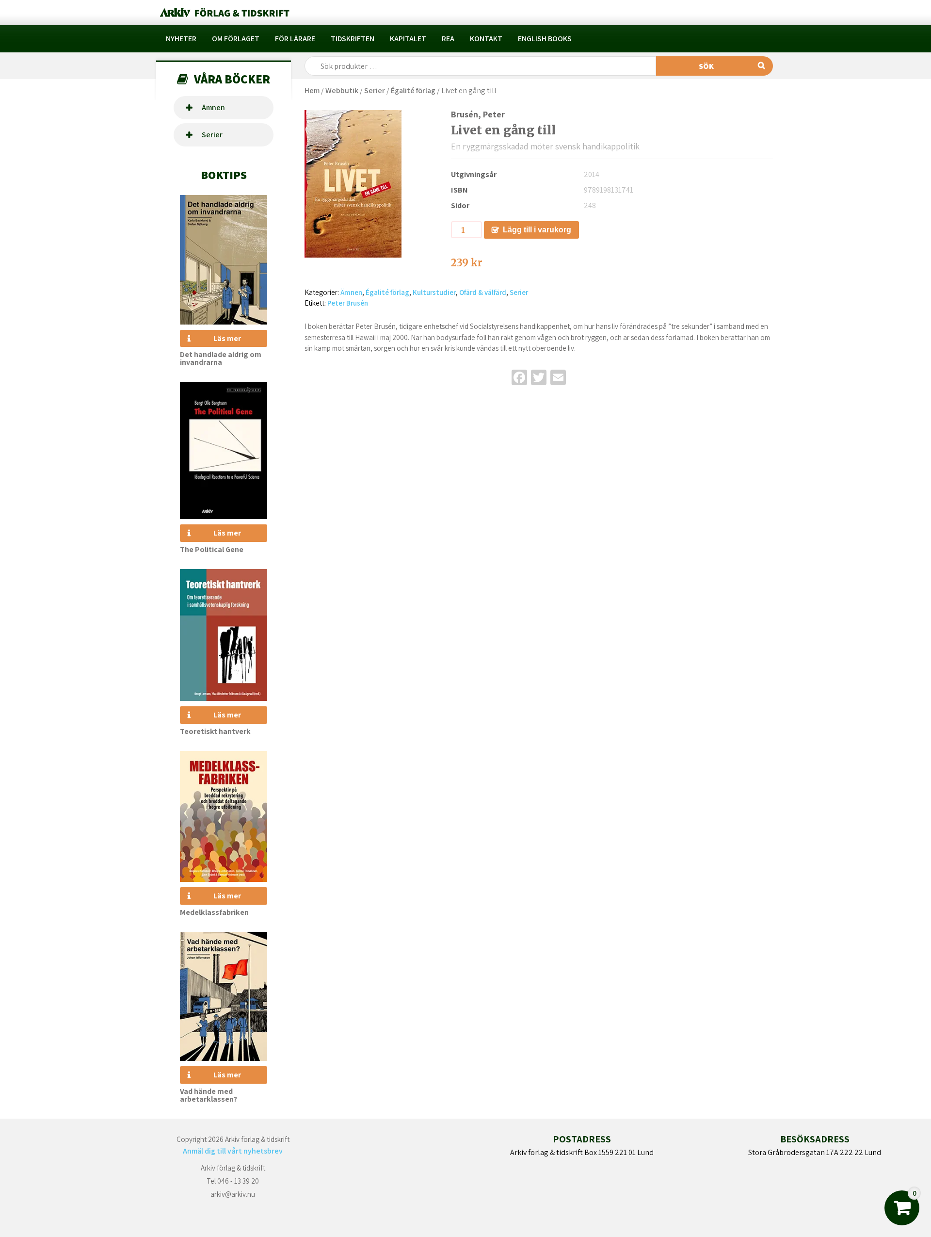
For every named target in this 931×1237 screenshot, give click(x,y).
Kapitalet (408, 38)
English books (545, 38)
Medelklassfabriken (214, 912)
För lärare (295, 38)
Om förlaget (235, 38)
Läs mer (227, 338)
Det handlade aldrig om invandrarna (220, 358)
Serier (212, 135)
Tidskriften (352, 38)
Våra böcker (232, 79)
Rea (448, 38)
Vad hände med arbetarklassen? (208, 1095)
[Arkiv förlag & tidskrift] (223, 12)
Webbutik (341, 90)
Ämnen (213, 107)
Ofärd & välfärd (482, 292)
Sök (706, 66)
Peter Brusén (347, 303)
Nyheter (181, 38)
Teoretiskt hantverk (215, 731)
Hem (312, 90)
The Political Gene (211, 549)
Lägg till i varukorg (537, 230)
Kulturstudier (434, 292)
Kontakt (486, 38)
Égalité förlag (413, 90)
